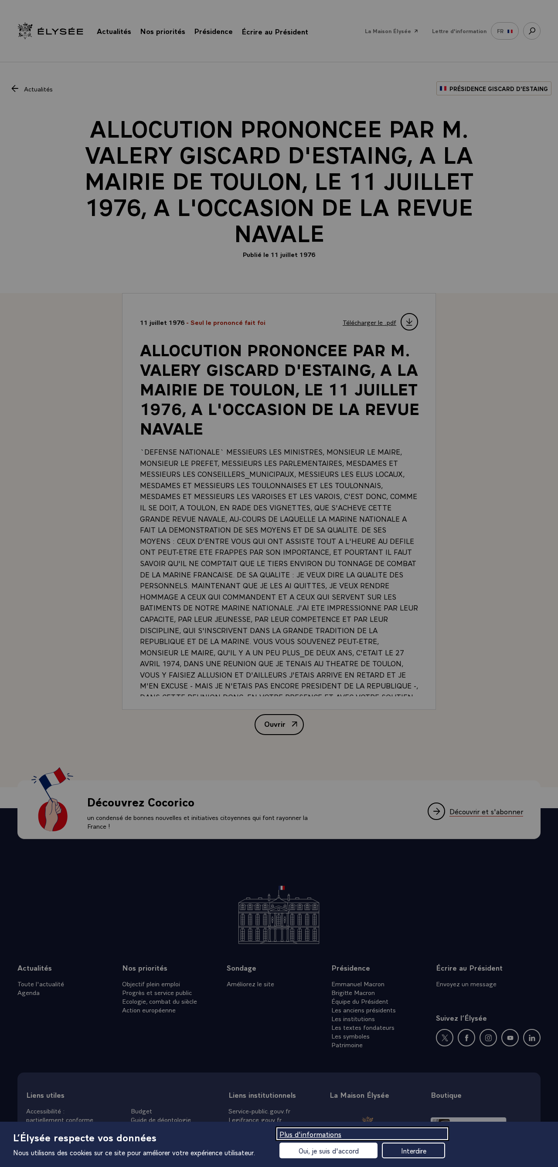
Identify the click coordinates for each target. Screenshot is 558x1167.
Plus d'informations (310, 1134)
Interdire (413, 1150)
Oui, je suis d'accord (329, 1150)
